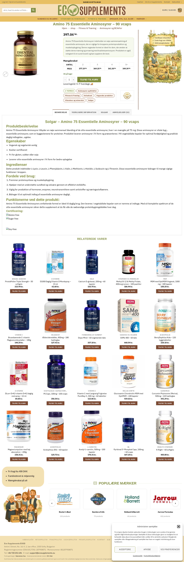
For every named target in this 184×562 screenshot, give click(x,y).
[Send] (33, 10)
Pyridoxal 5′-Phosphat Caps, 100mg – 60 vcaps (128, 450)
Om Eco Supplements (153, 2)
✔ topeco (69, 91)
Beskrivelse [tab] (61, 112)
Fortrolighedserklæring (152, 556)
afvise (147, 549)
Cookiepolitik (137, 556)
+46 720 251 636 (15, 553)
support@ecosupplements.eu (42, 553)
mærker (140, 2)
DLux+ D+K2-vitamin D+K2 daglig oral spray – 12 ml (19, 394)
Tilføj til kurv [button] (19, 291)
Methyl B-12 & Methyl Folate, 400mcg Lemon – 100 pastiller (128, 282)
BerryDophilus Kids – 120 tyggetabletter (165, 338)
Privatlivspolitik (87, 539)
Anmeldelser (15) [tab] (121, 112)
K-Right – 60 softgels (165, 450)
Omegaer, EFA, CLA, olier (121, 19)
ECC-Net (50, 556)
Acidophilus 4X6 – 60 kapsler (55, 450)
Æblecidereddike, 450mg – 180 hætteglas (55, 338)
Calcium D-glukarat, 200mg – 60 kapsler (92, 282)
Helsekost (88, 96)
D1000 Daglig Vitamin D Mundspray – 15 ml (55, 282)
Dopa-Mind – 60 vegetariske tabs (92, 338)
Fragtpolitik (55, 539)
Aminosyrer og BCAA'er (111, 28)
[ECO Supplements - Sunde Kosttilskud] (92, 10)
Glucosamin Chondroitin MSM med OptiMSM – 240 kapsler (128, 394)
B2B (108, 539)
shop (73, 28)
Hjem (64, 28)
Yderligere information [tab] (84, 112)
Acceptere (125, 549)
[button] (178, 526)
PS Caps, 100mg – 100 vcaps (55, 394)
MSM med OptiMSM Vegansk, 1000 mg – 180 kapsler (165, 282)
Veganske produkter (104, 96)
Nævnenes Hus (21, 556)
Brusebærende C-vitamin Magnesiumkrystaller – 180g (19, 338)
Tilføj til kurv (89, 79)
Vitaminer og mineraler (73, 19)
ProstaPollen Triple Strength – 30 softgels (19, 282)
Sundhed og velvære (47, 19)
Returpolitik (41, 539)
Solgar (90, 100)
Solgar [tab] (104, 112)
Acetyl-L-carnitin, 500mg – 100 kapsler (92, 450)
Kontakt (167, 2)
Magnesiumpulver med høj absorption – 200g (19, 450)
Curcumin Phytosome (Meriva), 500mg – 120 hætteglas (165, 394)
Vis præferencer (170, 549)
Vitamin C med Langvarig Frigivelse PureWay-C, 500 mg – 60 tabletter (92, 394)
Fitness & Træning (97, 19)
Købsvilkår (176, 2)
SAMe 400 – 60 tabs (128, 338)
